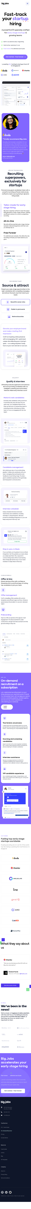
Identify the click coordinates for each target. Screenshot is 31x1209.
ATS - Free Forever (5, 1127)
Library (2, 1152)
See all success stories (10, 985)
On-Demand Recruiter (6, 1130)
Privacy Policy (4, 1174)
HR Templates (4, 1159)
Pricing (2, 1134)
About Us (3, 1171)
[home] (5, 4)
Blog (2, 1156)
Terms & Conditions (5, 1178)
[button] (27, 3)
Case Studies (4, 1149)
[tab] (15, 210)
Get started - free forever (13, 1091)
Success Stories (4, 1137)
